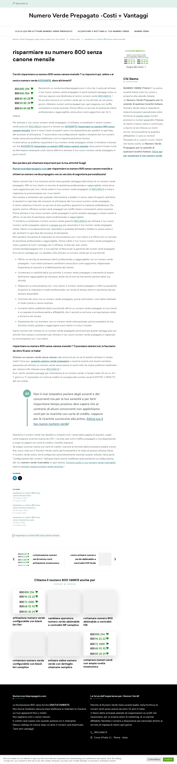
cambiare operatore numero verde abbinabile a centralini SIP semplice (64, 622)
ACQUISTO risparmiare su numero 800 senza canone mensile (54, 146)
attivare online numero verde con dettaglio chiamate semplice (62, 664)
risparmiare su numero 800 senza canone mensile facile (26, 494)
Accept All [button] (168, 759)
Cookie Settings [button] (154, 759)
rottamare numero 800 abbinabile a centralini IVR (98, 622)
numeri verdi (142, 115)
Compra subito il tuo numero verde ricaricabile (91, 462)
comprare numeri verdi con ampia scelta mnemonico (97, 663)
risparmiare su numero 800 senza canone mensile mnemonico (26, 506)
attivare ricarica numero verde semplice (42, 466)
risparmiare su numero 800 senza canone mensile (37, 535)
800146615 (44, 80)
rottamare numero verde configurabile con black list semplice (28, 664)
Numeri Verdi (141, 31)
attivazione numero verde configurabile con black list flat (29, 621)
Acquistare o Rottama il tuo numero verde (103, 31)
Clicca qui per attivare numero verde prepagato (43, 31)
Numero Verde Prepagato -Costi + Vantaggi (88, 16)
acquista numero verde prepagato (50, 361)
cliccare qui (56, 225)
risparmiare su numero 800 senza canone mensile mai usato (26, 518)
